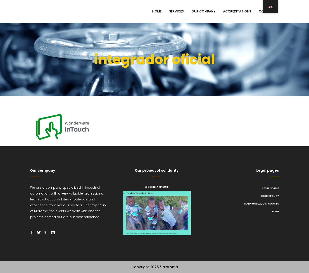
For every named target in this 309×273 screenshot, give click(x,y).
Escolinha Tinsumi (157, 187)
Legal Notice (270, 188)
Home (275, 211)
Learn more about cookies (261, 203)
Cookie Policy (269, 196)
